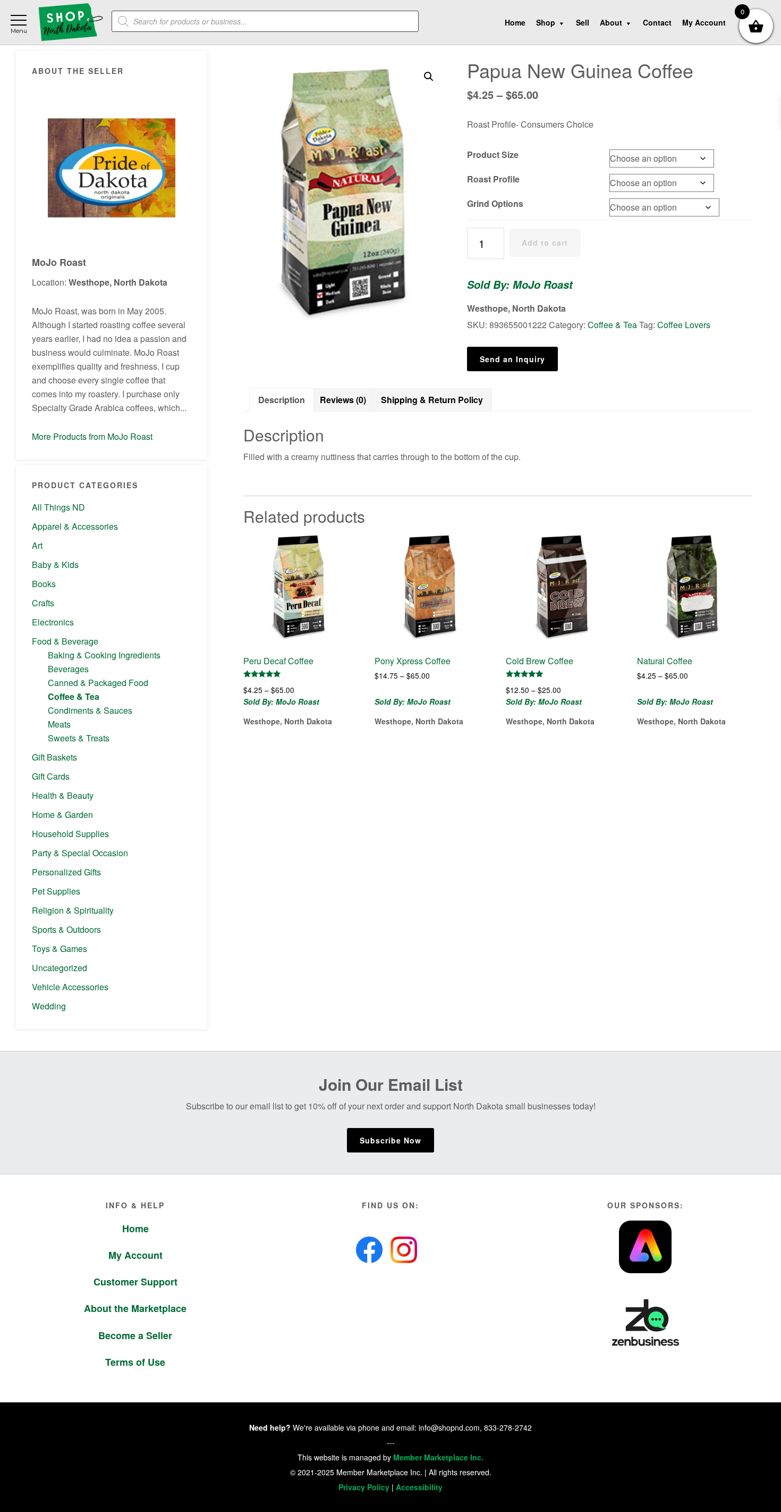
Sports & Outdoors (66, 929)
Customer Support (135, 1282)
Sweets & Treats (78, 738)
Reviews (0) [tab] (343, 400)
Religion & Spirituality (73, 910)
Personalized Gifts (66, 872)
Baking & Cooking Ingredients (104, 655)
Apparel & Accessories (75, 526)
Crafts (43, 603)
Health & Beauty (63, 795)
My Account (135, 1255)
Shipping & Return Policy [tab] (432, 400)
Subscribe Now (390, 1140)
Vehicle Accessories (70, 987)
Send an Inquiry (512, 359)
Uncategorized (59, 968)
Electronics (53, 622)
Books (44, 584)
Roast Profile (493, 179)
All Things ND (58, 507)
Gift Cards (51, 776)
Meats (59, 724)
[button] (428, 76)
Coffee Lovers (683, 325)
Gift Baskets (54, 757)
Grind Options (495, 203)
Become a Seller (135, 1335)
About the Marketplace (135, 1308)
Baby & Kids (55, 564)
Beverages (68, 669)
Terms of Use (135, 1362)
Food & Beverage (65, 641)
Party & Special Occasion (80, 853)
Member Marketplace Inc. (438, 1457)
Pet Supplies (56, 891)
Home (135, 1228)
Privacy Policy (363, 1487)
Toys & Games (59, 948)
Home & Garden (62, 814)
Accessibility (419, 1487)
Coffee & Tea (73, 696)
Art (37, 545)
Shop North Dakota (70, 23)
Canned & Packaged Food (98, 682)
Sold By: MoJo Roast (520, 284)
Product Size (493, 154)
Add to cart (545, 242)
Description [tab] (281, 400)
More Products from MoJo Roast (92, 436)
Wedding (49, 1006)
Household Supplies (70, 834)
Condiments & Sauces (90, 710)
